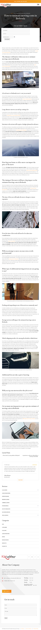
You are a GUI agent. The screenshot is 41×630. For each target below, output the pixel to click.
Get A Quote (7, 39)
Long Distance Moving (6, 493)
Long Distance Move (5, 533)
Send (6, 618)
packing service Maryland (13, 259)
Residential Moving (5, 499)
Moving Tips (4, 543)
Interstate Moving (5, 496)
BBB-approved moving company (29, 418)
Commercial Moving (5, 502)
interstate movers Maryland (21, 130)
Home (12, 13)
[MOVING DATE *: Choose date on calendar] (14, 37)
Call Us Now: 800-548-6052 (20, 1)
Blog (3, 524)
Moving (3, 536)
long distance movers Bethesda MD (13, 115)
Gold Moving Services (6, 512)
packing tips (4, 546)
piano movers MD (11, 241)
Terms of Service (29, 628)
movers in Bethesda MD (27, 99)
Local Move (4, 530)
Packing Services (5, 505)
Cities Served (4, 527)
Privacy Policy (35, 628)
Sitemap (22, 628)
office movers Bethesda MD (31, 170)
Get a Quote (7, 591)
